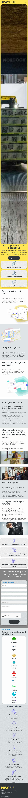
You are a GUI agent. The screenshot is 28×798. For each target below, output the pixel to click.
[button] (25, 2)
